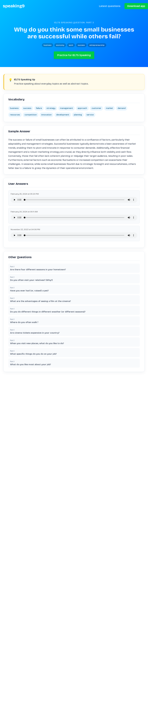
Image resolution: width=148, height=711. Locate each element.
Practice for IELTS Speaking (74, 55)
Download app (136, 6)
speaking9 (14, 6)
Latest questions (109, 6)
